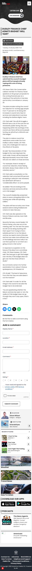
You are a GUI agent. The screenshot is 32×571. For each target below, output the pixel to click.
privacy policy (10, 387)
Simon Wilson (15, 416)
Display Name (8, 329)
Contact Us (5, 557)
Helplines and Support (22, 559)
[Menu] (29, 3)
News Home (9, 41)
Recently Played (7, 432)
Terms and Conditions (20, 561)
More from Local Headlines (14, 44)
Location (6, 338)
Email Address (8, 347)
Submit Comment (11, 404)
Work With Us (26, 557)
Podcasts (7, 511)
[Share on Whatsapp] (19, 309)
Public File (6, 561)
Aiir (17, 568)
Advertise (15, 557)
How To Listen (6, 559)
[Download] (29, 425)
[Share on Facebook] (5, 309)
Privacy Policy (16, 563)
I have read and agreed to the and (15, 387)
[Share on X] (14, 309)
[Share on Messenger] (9, 309)
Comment (7, 356)
